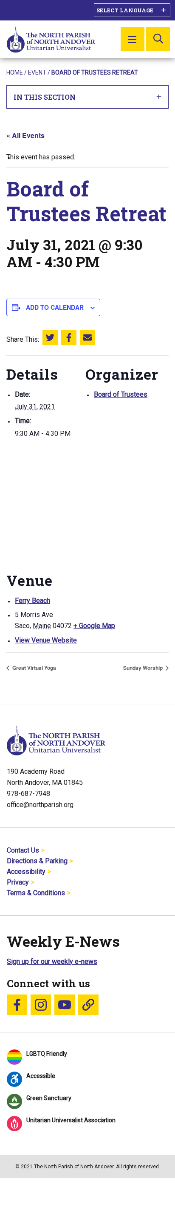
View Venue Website (46, 640)
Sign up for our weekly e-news (52, 961)
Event (37, 72)
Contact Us (23, 850)
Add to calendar (55, 307)
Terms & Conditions (36, 893)
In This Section (45, 96)
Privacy (18, 882)
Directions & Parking (37, 861)
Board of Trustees (120, 394)
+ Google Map (94, 626)
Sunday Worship (143, 668)
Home (14, 72)
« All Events (25, 135)
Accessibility (26, 872)
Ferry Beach (32, 601)
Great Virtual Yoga (33, 668)
